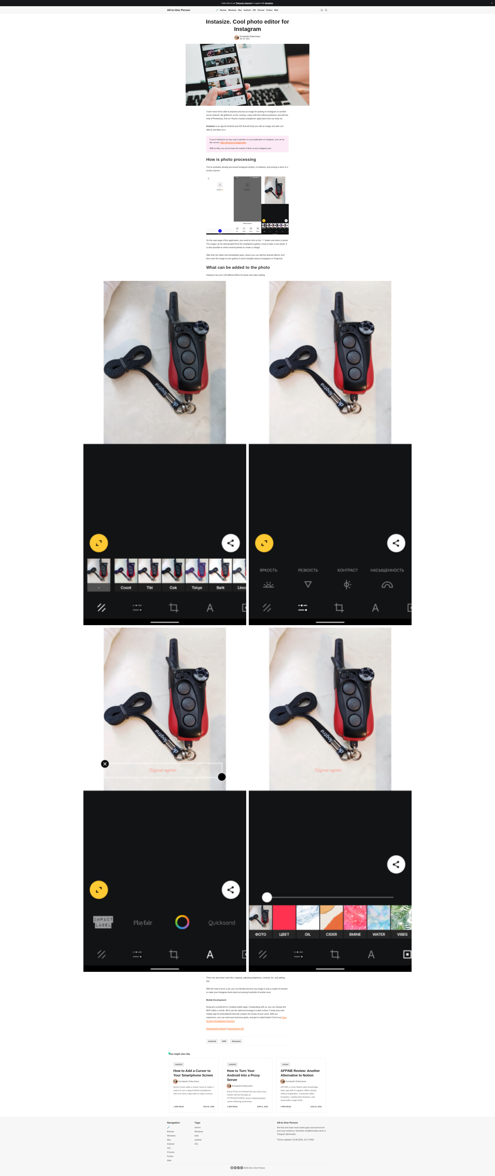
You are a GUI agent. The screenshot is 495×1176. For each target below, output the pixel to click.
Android (247, 10)
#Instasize (236, 1041)
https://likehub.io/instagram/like (233, 142)
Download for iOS (236, 1029)
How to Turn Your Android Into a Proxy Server (243, 1075)
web (196, 1136)
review (285, 1064)
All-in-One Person (257, 1168)
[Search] (326, 10)
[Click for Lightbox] (247, 205)
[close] (492, 3)
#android (212, 1041)
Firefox (269, 10)
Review (223, 10)
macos (198, 1127)
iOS (254, 10)
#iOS (224, 1041)
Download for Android (216, 1029)
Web (276, 10)
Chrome (261, 10)
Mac (240, 10)
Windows (232, 10)
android (178, 1064)
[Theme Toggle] (322, 10)
